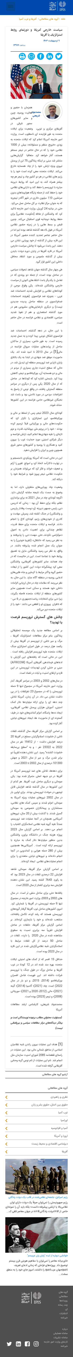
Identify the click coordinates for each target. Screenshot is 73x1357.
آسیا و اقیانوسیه (59, 1128)
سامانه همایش (60, 1333)
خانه (63, 19)
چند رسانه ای (63, 1307)
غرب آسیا (63, 1112)
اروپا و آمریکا (61, 1136)
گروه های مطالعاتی (63, 1294)
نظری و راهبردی (59, 1097)
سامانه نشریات (60, 1338)
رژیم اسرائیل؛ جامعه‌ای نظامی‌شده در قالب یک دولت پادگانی (38, 1197)
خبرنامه (64, 1318)
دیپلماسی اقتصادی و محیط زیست (50, 1144)
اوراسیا (64, 1120)
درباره (65, 1329)
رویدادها (64, 1301)
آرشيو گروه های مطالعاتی (55, 1074)
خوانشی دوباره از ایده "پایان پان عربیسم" (47, 1256)
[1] (56, 352)
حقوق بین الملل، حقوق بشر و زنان (49, 1105)
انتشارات (63, 1313)
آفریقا (65, 1151)
